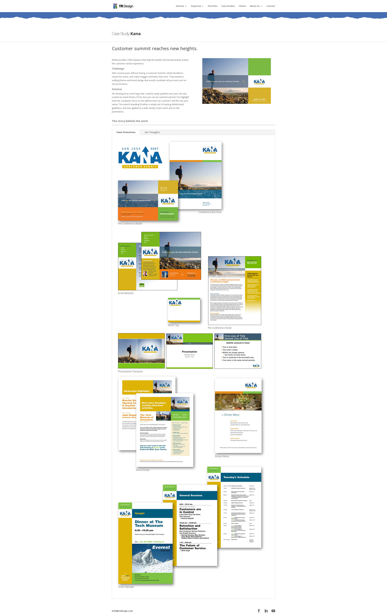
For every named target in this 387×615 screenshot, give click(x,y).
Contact (271, 6)
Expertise (196, 6)
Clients (242, 6)
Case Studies (228, 6)
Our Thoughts (152, 132)
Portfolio (212, 6)
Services (180, 6)
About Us (255, 6)
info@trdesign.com (122, 610)
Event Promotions (126, 132)
